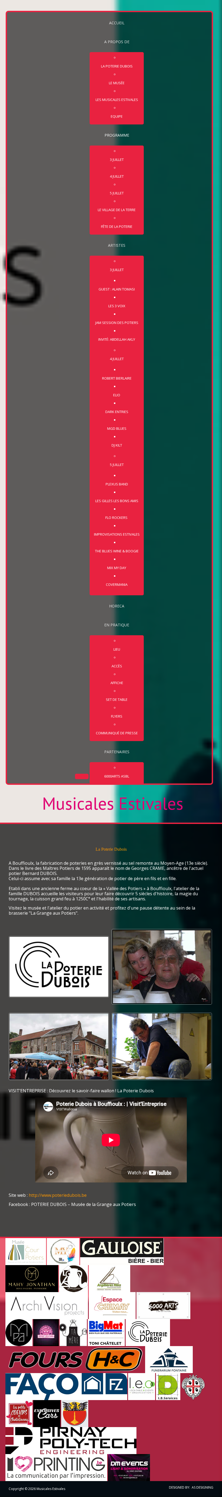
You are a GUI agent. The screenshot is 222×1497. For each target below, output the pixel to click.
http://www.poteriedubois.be (58, 1195)
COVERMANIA (117, 584)
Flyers (116, 716)
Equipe (117, 116)
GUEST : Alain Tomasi (117, 289)
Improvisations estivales (117, 534)
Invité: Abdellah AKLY (116, 339)
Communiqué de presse (117, 733)
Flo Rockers (116, 517)
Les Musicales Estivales (117, 99)
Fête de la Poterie (116, 226)
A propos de (116, 41)
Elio (116, 395)
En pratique (116, 624)
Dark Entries (116, 411)
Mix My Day (116, 567)
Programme (117, 135)
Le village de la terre (117, 209)
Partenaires (116, 751)
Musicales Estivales (112, 803)
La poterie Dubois (117, 66)
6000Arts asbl (116, 776)
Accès (117, 666)
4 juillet (117, 176)
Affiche (116, 682)
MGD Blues (116, 428)
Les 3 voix (116, 305)
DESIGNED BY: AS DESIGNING (189, 1487)
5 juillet (117, 193)
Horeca (116, 606)
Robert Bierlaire (117, 378)
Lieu (116, 649)
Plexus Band (117, 484)
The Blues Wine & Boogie (117, 551)
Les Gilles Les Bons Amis (116, 500)
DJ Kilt (117, 445)
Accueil (117, 22)
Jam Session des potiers (116, 322)
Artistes (116, 245)
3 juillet (117, 159)
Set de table (117, 699)
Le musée (117, 82)
